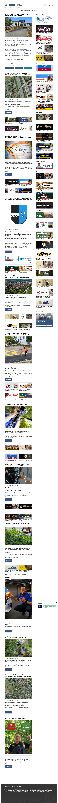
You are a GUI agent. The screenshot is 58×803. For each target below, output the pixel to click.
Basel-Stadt (23, 10)
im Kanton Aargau (27, 101)
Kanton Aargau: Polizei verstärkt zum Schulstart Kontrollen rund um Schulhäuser (17, 403)
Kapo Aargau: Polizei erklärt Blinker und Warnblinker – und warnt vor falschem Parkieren (16, 576)
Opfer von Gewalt (9, 231)
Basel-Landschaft (30, 10)
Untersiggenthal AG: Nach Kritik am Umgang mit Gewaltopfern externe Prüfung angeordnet (18, 198)
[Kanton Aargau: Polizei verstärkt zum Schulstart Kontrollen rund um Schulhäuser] (18, 417)
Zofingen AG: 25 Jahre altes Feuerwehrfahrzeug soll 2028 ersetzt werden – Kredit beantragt (18, 138)
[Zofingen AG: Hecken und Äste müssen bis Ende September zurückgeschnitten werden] (18, 536)
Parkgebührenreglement (21, 49)
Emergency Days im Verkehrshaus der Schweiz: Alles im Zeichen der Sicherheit (49, 606)
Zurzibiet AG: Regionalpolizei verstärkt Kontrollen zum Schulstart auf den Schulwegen (18, 334)
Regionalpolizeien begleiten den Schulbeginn (16, 434)
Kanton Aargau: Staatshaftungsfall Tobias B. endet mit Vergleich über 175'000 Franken (18, 465)
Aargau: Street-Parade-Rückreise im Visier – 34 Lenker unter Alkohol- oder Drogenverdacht (18, 636)
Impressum (7, 786)
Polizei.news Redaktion (14, 38)
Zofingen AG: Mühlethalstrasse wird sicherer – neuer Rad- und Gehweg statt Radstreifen (18, 276)
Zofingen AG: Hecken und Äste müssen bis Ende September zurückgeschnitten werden (17, 524)
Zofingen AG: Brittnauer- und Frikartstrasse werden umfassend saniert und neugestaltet (18, 675)
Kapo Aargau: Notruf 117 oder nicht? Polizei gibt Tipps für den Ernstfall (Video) (18, 717)
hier (23, 59)
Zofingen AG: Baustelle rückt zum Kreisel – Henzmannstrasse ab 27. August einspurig (17, 74)
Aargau (35, 10)
